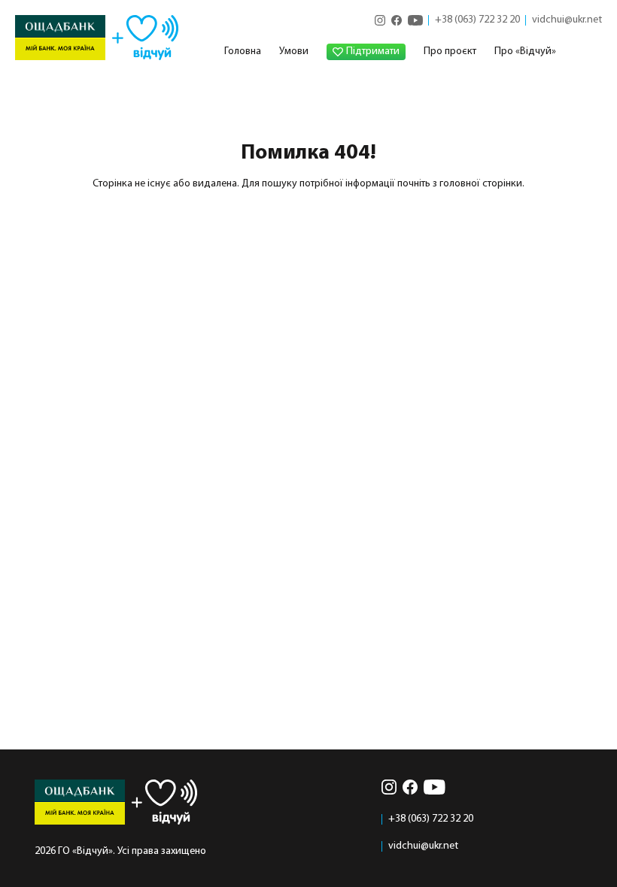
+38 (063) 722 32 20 (477, 20)
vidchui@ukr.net (567, 20)
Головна (242, 51)
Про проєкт (450, 51)
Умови (293, 51)
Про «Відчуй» (525, 51)
